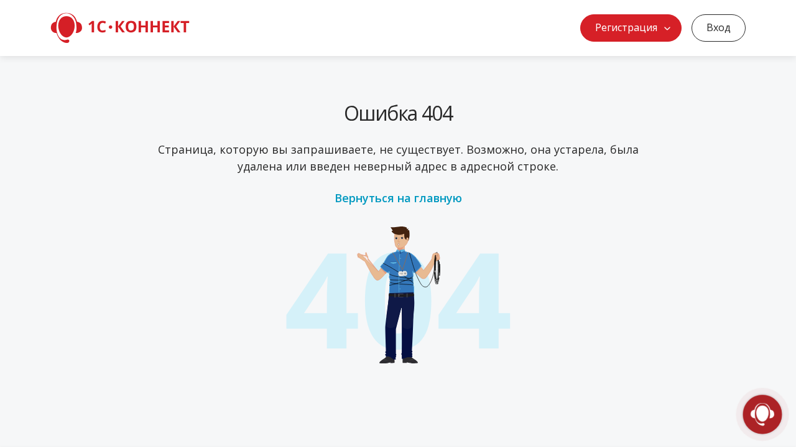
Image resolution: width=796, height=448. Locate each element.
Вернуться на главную (398, 197)
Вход (718, 27)
